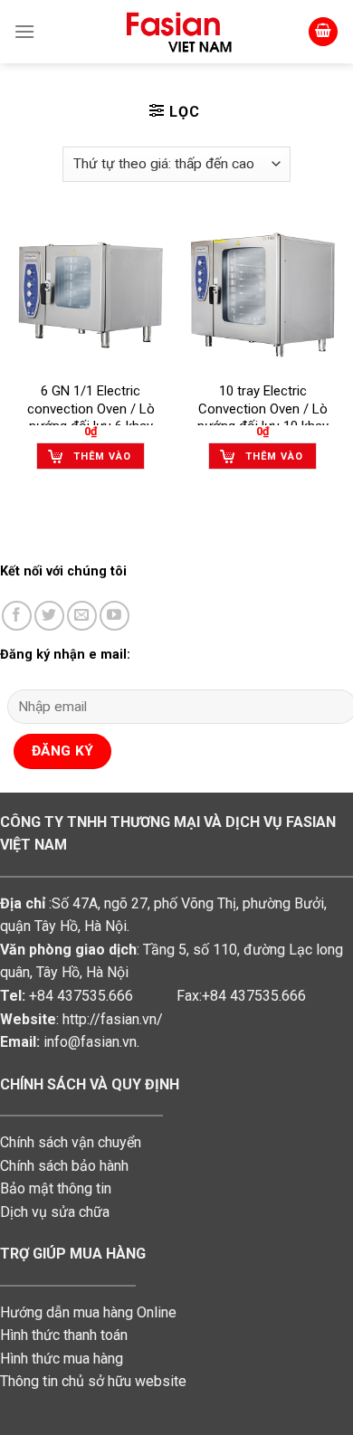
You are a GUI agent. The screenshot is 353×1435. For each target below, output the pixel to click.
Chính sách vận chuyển (70, 1142)
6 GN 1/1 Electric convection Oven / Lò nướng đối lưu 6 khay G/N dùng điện (91, 417)
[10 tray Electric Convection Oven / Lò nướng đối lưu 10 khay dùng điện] (262, 295)
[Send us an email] (82, 616)
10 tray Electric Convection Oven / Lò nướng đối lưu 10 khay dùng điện (263, 417)
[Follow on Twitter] (49, 616)
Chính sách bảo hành (64, 1165)
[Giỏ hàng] (323, 32)
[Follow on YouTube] (114, 616)
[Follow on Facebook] (17, 616)
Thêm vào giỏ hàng (102, 460)
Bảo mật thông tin (55, 1188)
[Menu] (24, 31)
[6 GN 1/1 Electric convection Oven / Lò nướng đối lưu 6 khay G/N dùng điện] (90, 295)
